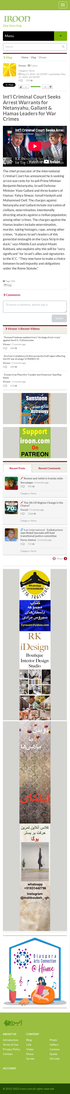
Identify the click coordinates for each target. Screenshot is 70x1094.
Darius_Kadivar (28, 540)
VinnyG (24, 509)
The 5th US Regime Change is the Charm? (41, 504)
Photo (53, 1039)
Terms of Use (10, 1044)
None (31, 70)
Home (24, 57)
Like (21, 87)
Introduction (10, 1039)
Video (29, 1049)
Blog (29, 1039)
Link (28, 1044)
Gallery (54, 1044)
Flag (8, 285)
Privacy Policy (11, 1049)
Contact (8, 1053)
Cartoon (55, 1049)
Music (30, 1053)
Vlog (33, 57)
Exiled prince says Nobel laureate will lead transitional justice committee (41, 532)
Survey (30, 1058)
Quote (53, 1053)
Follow (34, 65)
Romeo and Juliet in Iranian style (43, 478)
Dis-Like (55, 1058)
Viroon (22, 65)
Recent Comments (49, 468)
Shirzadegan (26, 482)
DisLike (50, 87)
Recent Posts (17, 468)
